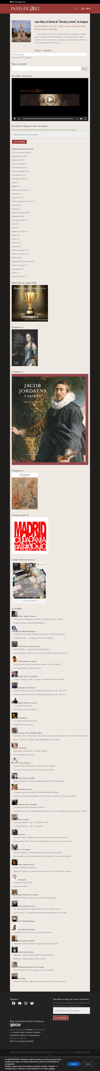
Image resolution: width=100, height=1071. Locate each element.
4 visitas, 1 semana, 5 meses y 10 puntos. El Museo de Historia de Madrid (39, 679)
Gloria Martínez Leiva (45, 26)
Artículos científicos (71, 26)
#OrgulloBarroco (17, 156)
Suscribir (19, 141)
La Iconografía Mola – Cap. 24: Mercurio (28, 826)
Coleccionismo (17, 175)
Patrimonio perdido (18, 250)
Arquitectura (16, 160)
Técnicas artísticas (18, 276)
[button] (50, 99)
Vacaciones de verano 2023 (23, 882)
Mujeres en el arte (18, 231)
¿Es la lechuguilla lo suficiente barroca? (27, 668)
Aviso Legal (32, 1052)
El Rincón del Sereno (19, 190)
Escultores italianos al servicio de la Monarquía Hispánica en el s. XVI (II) (39, 694)
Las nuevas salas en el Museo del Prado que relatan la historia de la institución (40, 837)
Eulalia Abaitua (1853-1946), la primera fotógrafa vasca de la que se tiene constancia (43, 841)
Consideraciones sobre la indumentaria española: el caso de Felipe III (37, 664)
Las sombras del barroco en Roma (25, 721)
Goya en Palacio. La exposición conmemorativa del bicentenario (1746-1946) (40, 912)
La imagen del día (18, 220)
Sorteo (14, 272)
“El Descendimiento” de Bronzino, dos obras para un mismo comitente (38, 852)
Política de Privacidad (18, 1052)
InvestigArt (29, 1029)
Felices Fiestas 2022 (20, 886)
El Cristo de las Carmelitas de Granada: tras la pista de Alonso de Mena (38, 619)
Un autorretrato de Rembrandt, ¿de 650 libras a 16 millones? (34, 766)
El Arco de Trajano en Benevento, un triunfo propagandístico (35, 897)
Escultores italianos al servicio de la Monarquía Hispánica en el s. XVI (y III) (40, 690)
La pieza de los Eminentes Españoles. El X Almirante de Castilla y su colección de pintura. (45, 796)
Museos (14, 235)
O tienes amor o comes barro (23, 724)
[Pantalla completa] (85, 118)
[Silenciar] (81, 118)
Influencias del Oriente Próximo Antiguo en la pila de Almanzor (36, 943)
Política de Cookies (45, 1052)
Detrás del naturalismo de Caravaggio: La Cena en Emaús (33, 970)
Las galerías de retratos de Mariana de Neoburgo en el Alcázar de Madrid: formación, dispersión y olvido (50, 811)
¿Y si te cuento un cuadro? (21, 152)
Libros (14, 224)
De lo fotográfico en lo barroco (24, 754)
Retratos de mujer (18, 265)
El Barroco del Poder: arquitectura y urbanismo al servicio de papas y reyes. (40, 981)
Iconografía (16, 216)
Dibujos (14, 186)
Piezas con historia (18, 254)
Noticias (14, 242)
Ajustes (88, 1064)
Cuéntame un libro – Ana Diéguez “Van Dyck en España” (33, 638)
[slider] (48, 118)
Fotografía (15, 205)
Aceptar (74, 1064)
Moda (14, 227)
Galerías (14, 209)
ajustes (52, 1068)
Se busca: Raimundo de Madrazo (25, 867)
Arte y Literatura (17, 163)
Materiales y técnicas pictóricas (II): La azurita (30, 959)
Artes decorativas (18, 167)
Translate (28, 57)
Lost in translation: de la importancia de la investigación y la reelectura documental (42, 856)
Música (14, 239)
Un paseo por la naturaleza (23, 706)
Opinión (14, 246)
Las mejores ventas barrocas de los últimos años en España (34, 769)
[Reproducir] (15, 118)
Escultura (82, 26)
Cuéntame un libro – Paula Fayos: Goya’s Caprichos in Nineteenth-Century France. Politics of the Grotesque (51, 736)
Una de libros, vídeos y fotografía (25, 709)
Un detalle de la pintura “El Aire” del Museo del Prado (32, 932)
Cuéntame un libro (18, 179)
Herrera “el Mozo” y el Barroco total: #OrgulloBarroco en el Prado (37, 739)
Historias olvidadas (41, 29)
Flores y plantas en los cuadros (22, 201)
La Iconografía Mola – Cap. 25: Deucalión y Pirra (31, 822)
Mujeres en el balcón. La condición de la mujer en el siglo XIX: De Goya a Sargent (42, 871)
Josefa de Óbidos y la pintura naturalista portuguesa (31, 649)
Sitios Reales (53, 29)
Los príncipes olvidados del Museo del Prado (29, 807)
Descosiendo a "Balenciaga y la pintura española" (30, 751)
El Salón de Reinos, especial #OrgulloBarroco (29, 623)
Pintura (14, 257)
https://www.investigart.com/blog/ (21, 1041)
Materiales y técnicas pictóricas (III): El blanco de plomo (33, 955)
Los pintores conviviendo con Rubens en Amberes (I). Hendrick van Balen (39, 634)
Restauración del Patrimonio (21, 261)
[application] (50, 99)
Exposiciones (16, 197)
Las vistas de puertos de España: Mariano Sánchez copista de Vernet (37, 909)
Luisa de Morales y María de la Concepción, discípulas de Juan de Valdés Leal (40, 653)
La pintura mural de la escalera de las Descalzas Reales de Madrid (36, 792)
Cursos (14, 182)
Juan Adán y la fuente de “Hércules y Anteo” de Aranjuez (61, 21)
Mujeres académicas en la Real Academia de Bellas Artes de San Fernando (39, 781)
